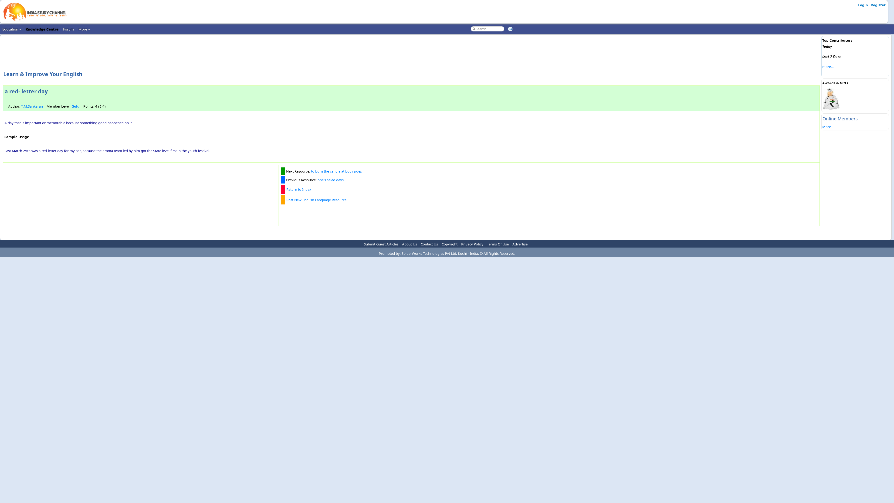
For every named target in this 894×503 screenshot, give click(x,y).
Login (863, 5)
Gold (75, 106)
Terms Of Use (498, 244)
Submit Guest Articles (381, 244)
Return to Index (298, 189)
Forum (68, 29)
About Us (409, 244)
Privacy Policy (472, 244)
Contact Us (429, 244)
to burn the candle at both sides (336, 171)
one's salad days (331, 179)
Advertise (520, 244)
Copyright (449, 244)
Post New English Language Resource (316, 199)
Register (878, 5)
